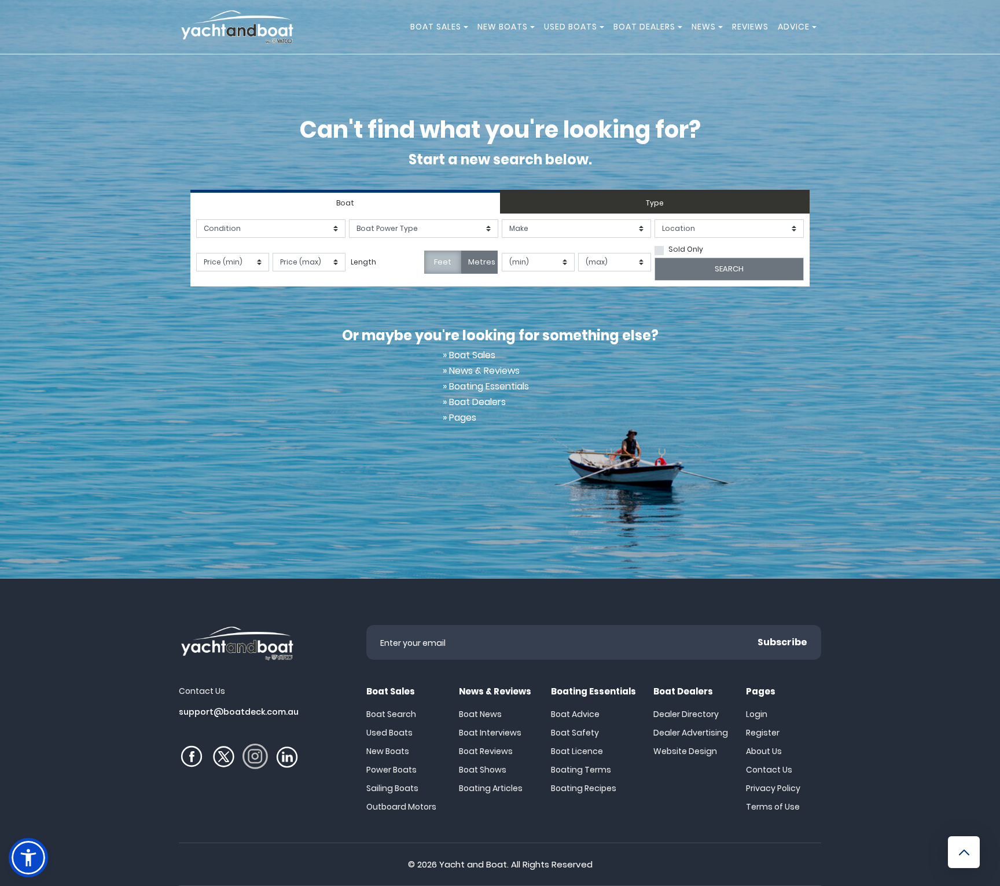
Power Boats (391, 769)
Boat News (480, 714)
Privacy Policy (773, 788)
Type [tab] (655, 203)
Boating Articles (491, 788)
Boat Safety (575, 732)
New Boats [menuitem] (502, 26)
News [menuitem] (704, 26)
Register (763, 732)
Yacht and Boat (473, 864)
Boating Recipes (583, 788)
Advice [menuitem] (794, 26)
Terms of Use (773, 807)
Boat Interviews (490, 732)
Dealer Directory (686, 714)
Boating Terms (581, 769)
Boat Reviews (486, 751)
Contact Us (769, 769)
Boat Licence (577, 751)
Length (363, 262)
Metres (481, 261)
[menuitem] (467, 27)
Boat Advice (575, 714)
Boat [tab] (345, 203)
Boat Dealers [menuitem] (644, 26)
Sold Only (685, 249)
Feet (442, 261)
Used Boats (389, 732)
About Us (764, 751)
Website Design (685, 751)
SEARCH (729, 268)
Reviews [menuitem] (750, 26)
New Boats (387, 751)
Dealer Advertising (690, 732)
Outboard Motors (401, 807)
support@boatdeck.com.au (239, 712)
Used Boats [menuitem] (570, 26)
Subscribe (782, 642)
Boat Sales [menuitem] (435, 26)
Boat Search (391, 714)
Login (756, 714)
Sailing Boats (392, 788)
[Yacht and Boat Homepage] (237, 27)
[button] (28, 857)
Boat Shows (482, 769)
